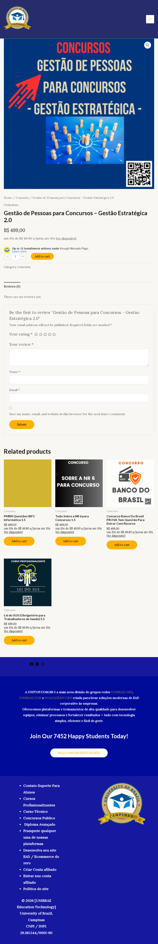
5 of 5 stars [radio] (54, 334)
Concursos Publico (39, 818)
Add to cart (42, 256)
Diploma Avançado (39, 824)
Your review (21, 344)
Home (8, 198)
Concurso (22, 198)
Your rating (21, 334)
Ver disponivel (66, 238)
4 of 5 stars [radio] (49, 334)
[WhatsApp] (43, 664)
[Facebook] (31, 664)
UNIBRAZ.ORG (121, 692)
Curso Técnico (35, 811)
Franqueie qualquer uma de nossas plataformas (39, 837)
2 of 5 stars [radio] (41, 334)
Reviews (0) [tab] (12, 286)
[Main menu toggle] (150, 19)
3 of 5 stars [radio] (45, 334)
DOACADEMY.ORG (58, 698)
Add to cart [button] (19, 541)
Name (14, 372)
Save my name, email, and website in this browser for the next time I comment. (67, 414)
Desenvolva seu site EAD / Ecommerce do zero (41, 856)
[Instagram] (37, 664)
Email (14, 390)
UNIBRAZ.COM (30, 698)
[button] (147, 45)
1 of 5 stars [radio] (36, 334)
